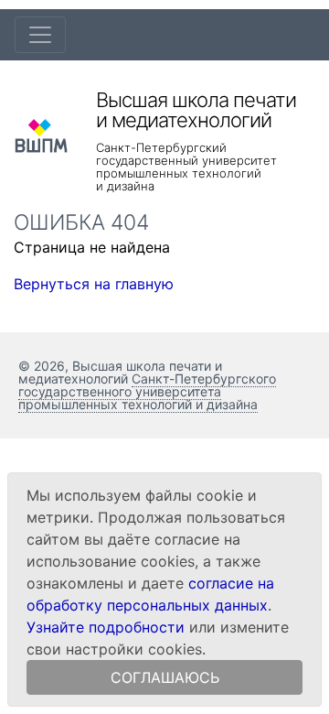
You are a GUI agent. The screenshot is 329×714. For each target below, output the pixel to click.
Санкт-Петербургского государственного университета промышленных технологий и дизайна (147, 391)
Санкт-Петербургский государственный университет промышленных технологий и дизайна (186, 166)
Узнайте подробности (106, 627)
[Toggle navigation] (40, 34)
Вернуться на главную (94, 284)
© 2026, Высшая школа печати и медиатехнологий (120, 372)
